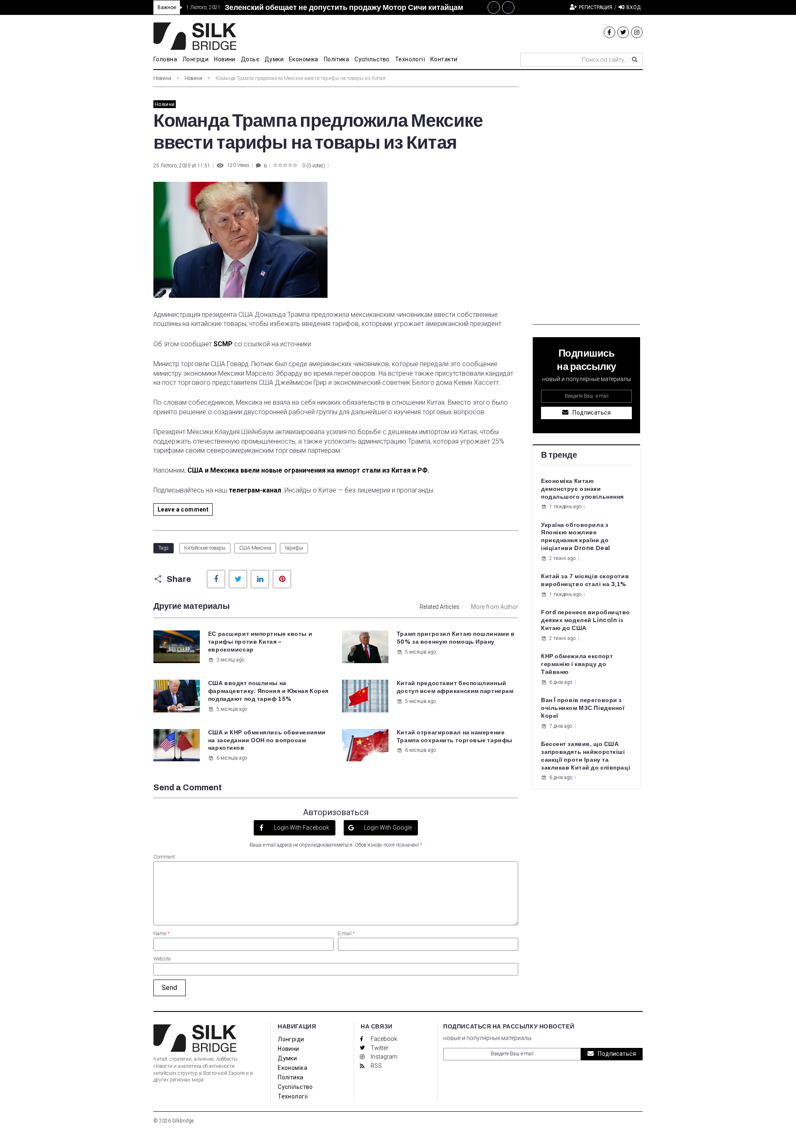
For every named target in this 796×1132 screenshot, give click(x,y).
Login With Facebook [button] (301, 827)
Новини (162, 78)
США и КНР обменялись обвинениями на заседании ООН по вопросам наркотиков (267, 740)
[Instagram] (637, 32)
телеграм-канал (255, 490)
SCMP (223, 344)
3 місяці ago (230, 660)
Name (161, 933)
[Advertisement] (586, 200)
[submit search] (635, 60)
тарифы (294, 548)
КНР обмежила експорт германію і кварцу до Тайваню (577, 664)
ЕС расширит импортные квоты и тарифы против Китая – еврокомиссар (260, 642)
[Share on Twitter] (238, 579)
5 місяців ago (420, 652)
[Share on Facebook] (216, 579)
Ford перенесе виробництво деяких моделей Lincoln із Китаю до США (585, 620)
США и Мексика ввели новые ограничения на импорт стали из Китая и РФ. (308, 470)
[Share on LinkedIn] (260, 579)
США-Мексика (255, 548)
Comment (164, 857)
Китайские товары (205, 548)
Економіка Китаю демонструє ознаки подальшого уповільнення (582, 489)
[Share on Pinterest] (282, 579)
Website (161, 959)
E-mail (346, 933)
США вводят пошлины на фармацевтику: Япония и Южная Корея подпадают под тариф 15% (268, 691)
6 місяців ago (231, 758)
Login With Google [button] (387, 827)
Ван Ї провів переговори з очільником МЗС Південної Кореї (582, 708)
